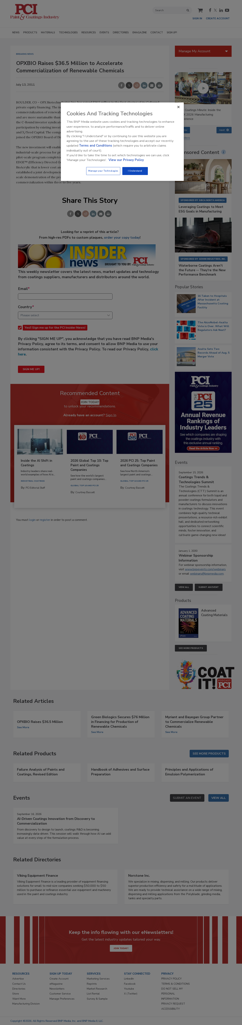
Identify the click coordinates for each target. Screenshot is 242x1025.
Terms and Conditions (95, 145)
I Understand (135, 170)
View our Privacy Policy (126, 160)
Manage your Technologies (103, 170)
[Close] (178, 107)
